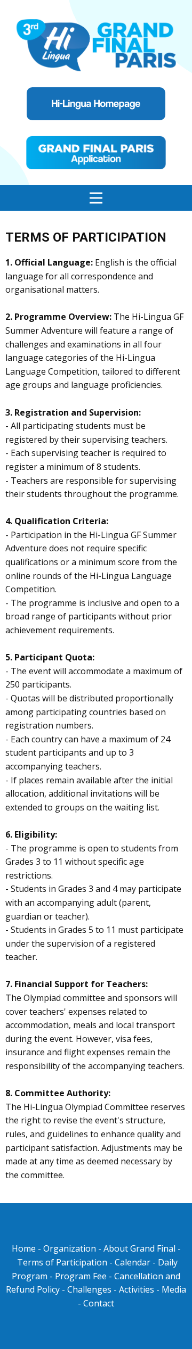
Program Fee (81, 1276)
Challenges (89, 1289)
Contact (98, 1303)
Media (174, 1289)
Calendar (132, 1262)
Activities (137, 1289)
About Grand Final (139, 1248)
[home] (96, 43)
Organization (69, 1248)
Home (25, 1248)
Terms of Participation (62, 1262)
